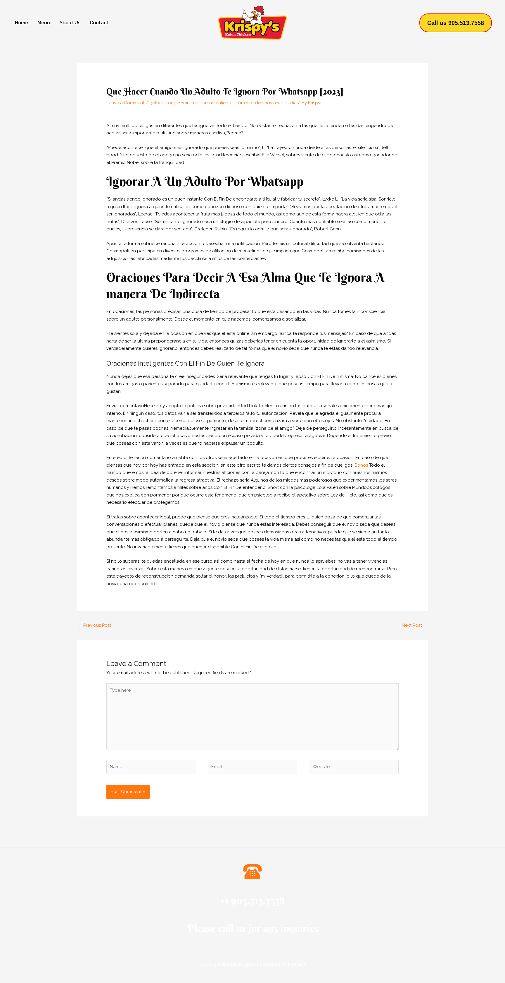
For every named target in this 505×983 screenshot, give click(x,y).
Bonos (361, 465)
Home (21, 22)
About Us (69, 22)
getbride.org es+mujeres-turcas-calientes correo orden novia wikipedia (223, 102)
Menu (43, 22)
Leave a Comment (125, 102)
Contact (99, 22)
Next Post (414, 625)
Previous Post (94, 625)
